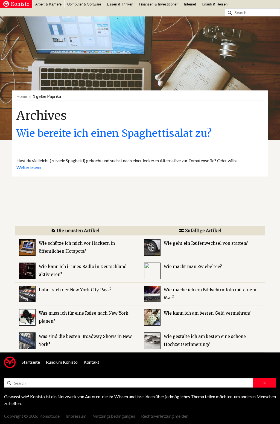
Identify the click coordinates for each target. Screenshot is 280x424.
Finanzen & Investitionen (158, 4)
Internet (190, 4)
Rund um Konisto (62, 362)
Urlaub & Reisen (215, 4)
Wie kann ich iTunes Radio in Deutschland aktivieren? (83, 270)
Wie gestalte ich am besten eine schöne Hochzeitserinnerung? (205, 340)
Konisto (20, 4)
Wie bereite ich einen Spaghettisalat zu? (113, 133)
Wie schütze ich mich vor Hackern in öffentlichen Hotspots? (77, 247)
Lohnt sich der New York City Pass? (75, 289)
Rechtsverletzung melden (164, 416)
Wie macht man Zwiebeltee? (193, 266)
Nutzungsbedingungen (113, 416)
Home (21, 96)
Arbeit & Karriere (48, 4)
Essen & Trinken (120, 4)
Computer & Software (84, 4)
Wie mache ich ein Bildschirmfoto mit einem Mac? (210, 293)
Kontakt (91, 362)
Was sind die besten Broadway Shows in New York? (85, 340)
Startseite (31, 362)
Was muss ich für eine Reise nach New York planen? (83, 317)
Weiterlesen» (28, 167)
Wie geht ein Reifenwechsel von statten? (206, 243)
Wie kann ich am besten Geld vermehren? (207, 313)
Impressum (76, 416)
